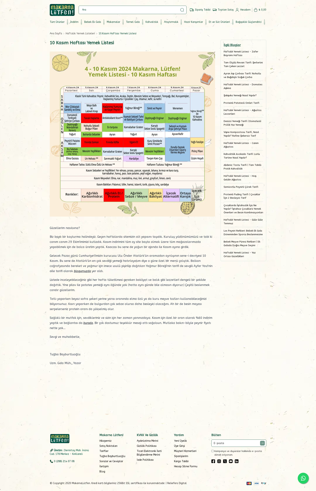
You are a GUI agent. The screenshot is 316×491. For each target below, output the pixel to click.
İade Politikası (145, 459)
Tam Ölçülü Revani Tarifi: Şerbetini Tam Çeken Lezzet (243, 64)
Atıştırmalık (171, 22)
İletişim (104, 466)
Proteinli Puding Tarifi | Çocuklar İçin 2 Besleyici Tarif (242, 196)
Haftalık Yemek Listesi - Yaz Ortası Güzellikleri (240, 254)
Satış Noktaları (108, 446)
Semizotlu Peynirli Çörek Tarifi (241, 187)
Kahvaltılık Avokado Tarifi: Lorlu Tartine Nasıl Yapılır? (242, 156)
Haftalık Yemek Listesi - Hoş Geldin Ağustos (240, 178)
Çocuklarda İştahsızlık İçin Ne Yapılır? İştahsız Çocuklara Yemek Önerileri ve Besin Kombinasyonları (243, 209)
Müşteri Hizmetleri (185, 451)
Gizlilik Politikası (147, 446)
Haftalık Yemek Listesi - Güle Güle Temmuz (243, 221)
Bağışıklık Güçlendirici (249, 22)
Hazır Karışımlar (193, 22)
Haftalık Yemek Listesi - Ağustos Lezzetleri (243, 112)
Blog (102, 471)
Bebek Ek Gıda (92, 22)
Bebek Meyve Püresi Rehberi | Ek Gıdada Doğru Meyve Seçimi (242, 243)
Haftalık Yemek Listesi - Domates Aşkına (243, 86)
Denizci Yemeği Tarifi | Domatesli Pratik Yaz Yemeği (242, 123)
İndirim (74, 22)
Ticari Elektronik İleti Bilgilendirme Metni (149, 453)
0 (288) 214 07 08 (64, 461)
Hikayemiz (105, 440)
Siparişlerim (181, 456)
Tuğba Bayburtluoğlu (112, 456)
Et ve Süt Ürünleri (219, 22)
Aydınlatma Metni (147, 440)
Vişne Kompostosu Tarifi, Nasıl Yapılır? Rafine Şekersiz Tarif (241, 134)
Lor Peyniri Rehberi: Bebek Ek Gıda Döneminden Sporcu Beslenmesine (243, 232)
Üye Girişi (179, 446)
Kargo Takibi (181, 461)
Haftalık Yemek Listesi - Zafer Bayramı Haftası (241, 53)
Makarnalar (113, 22)
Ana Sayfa (56, 33)
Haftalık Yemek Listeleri (80, 33)
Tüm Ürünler (57, 22)
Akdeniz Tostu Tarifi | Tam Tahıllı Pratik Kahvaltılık (242, 167)
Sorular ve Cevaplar (111, 461)
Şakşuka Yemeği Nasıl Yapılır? (240, 95)
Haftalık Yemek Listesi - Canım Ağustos (241, 145)
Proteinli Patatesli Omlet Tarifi (241, 103)
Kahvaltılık (152, 22)
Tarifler (103, 451)
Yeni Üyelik (180, 440)
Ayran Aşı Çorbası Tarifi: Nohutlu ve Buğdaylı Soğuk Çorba (242, 75)
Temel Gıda (133, 22)
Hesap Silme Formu (185, 466)
